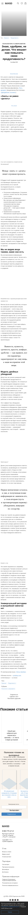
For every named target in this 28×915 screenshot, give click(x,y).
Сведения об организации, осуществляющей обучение (9, 880)
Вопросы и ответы (6, 851)
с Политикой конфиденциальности (10, 907)
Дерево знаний (6, 854)
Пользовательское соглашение (10, 883)
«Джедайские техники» (8, 92)
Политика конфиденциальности (10, 885)
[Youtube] (10, 900)
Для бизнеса (5, 872)
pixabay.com (17, 675)
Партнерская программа (8, 867)
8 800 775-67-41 (8, 831)
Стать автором (5, 864)
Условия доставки (6, 856)
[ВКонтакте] (13, 900)
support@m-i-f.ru (7, 840)
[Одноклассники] (15, 900)
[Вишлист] (21, 3)
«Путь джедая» (21, 672)
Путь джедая (14, 105)
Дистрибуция (5, 869)
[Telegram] (18, 900)
